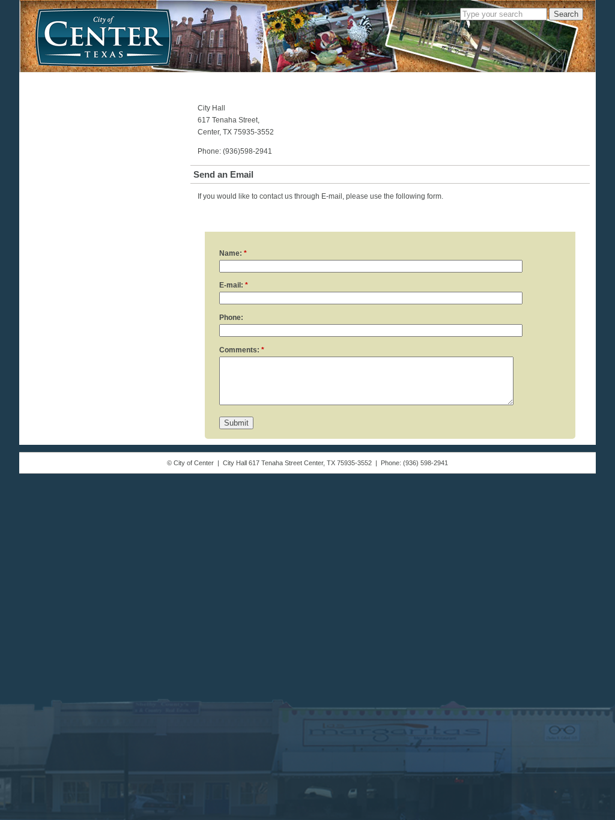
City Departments (183, 80)
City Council (102, 80)
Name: (233, 253)
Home (43, 80)
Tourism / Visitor (385, 80)
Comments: (241, 350)
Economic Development (285, 80)
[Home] (103, 37)
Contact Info (463, 80)
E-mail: (233, 285)
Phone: (231, 317)
